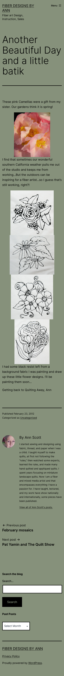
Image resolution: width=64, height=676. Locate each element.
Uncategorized (28, 417)
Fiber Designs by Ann (22, 648)
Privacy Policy (11, 656)
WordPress (35, 663)
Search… (8, 581)
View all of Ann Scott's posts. (36, 507)
